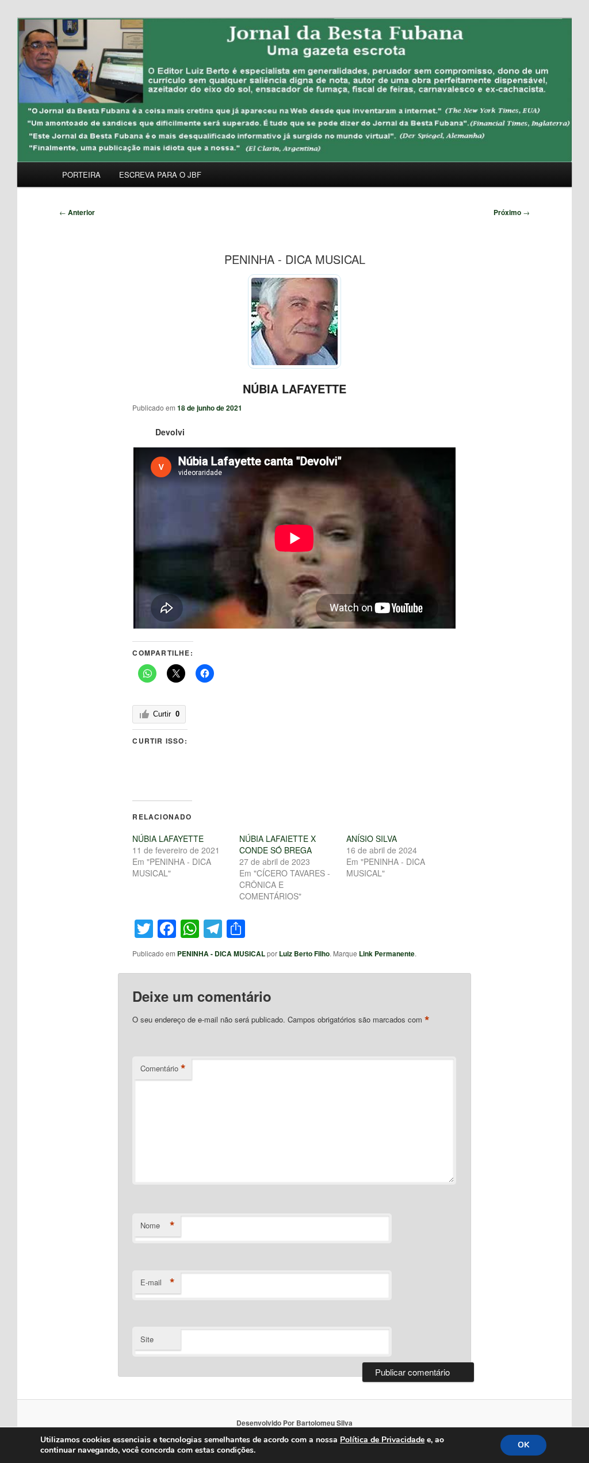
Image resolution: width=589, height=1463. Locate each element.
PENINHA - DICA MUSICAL (221, 953)
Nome (157, 1225)
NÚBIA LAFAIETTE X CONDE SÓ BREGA (277, 844)
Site (147, 1339)
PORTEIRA (81, 174)
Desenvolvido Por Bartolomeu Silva (294, 1423)
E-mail (157, 1282)
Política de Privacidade (382, 1439)
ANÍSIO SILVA (371, 838)
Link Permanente (387, 953)
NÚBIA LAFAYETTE (294, 388)
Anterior (77, 212)
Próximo (512, 212)
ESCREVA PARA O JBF (160, 174)
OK (523, 1444)
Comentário (163, 1068)
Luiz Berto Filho (304, 953)
